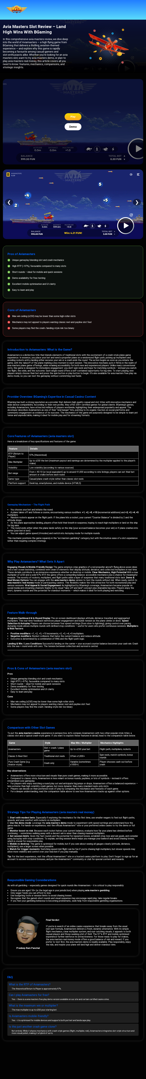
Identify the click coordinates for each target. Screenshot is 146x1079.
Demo (73, 126)
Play (73, 116)
